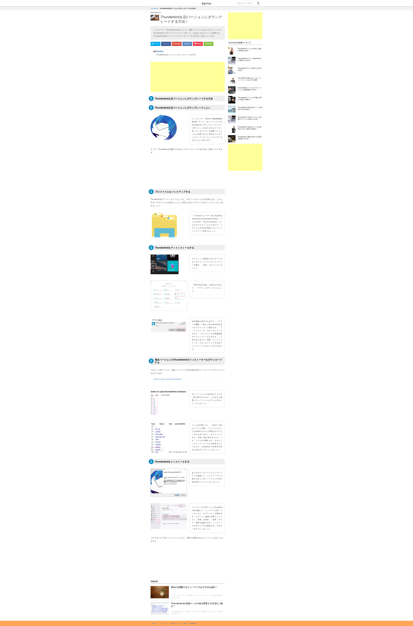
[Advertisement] (188, 77)
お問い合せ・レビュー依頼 (178, 623)
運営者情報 (192, 623)
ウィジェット (163, 623)
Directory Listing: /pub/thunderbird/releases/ (168, 379)
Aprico (206, 3)
